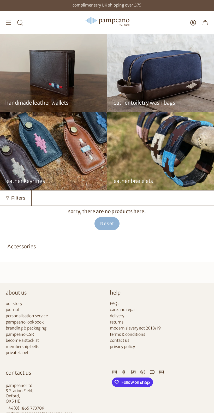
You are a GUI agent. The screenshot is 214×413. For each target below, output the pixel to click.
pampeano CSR (20, 334)
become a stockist (22, 340)
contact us (119, 340)
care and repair (123, 309)
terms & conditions (127, 334)
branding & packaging (26, 328)
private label (17, 352)
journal (12, 309)
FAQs (114, 303)
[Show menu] (8, 22)
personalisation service (27, 315)
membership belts (22, 346)
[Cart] (205, 22)
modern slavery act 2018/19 (135, 328)
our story (14, 303)
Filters (18, 198)
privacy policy (122, 346)
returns (116, 322)
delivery (117, 315)
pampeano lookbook (25, 322)
